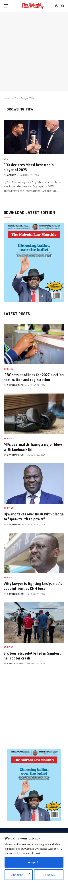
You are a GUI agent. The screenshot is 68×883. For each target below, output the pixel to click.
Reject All (49, 874)
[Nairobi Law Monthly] (32, 6)
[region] (34, 858)
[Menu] (6, 6)
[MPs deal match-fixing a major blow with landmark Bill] (34, 414)
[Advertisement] (34, 51)
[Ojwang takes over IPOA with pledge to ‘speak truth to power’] (34, 483)
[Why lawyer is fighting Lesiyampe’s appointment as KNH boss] (34, 553)
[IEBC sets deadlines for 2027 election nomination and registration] (34, 344)
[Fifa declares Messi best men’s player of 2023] (34, 137)
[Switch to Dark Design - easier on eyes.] (56, 6)
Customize (17, 874)
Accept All (33, 862)
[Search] (62, 6)
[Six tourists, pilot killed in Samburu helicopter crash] (34, 622)
